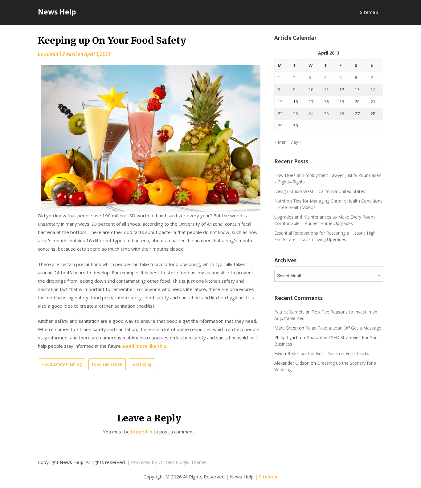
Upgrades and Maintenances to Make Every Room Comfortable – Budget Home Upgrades (324, 220)
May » (295, 142)
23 (295, 114)
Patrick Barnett (289, 312)
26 (341, 114)
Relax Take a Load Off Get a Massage (343, 328)
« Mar (280, 142)
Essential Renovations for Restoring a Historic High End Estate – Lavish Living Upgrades (325, 236)
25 (326, 114)
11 (326, 89)
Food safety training (62, 364)
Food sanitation (107, 364)
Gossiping (142, 364)
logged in (141, 432)
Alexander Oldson (291, 363)
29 (280, 126)
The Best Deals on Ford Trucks (338, 353)
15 (280, 102)
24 (311, 114)
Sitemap (369, 12)
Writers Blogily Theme (182, 462)
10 (311, 89)
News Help (57, 12)
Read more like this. (145, 346)
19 (341, 102)
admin (51, 54)
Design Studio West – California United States (319, 191)
